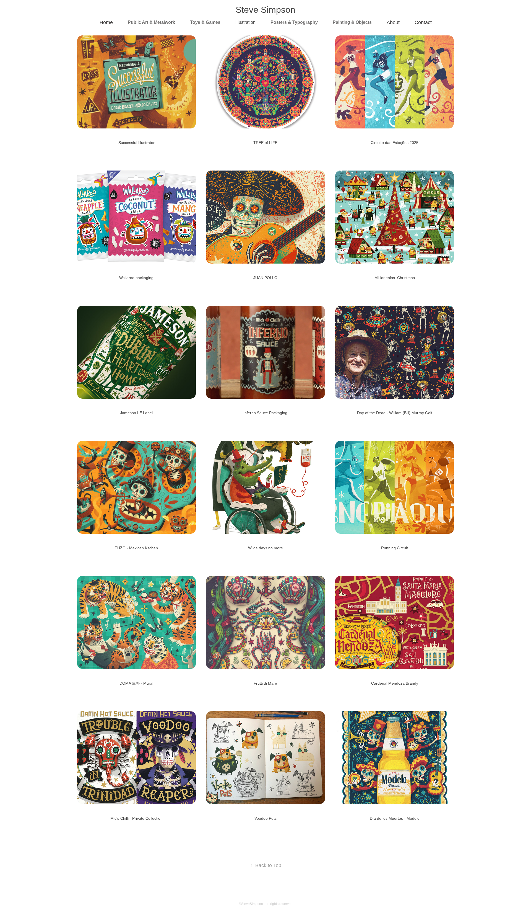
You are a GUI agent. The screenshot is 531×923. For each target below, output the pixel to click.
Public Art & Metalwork (151, 22)
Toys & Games (205, 22)
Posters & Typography (294, 22)
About (393, 22)
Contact (423, 22)
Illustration (245, 22)
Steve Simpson (265, 10)
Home (106, 22)
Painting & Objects (352, 22)
